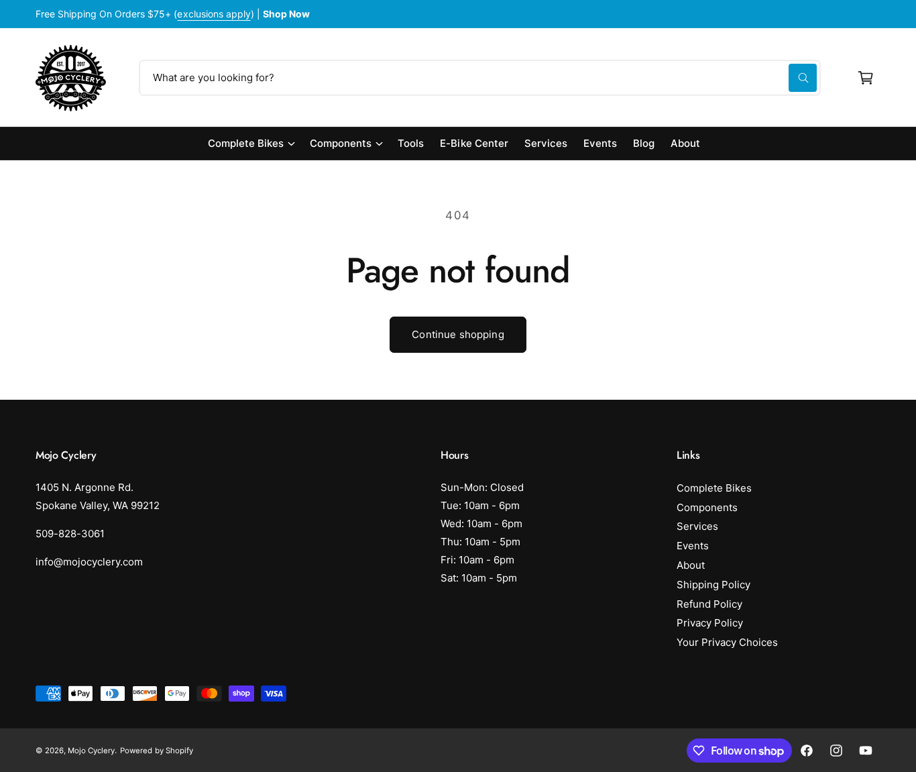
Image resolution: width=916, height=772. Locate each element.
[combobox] (480, 77)
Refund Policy (709, 604)
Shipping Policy (713, 584)
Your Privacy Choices (727, 642)
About (691, 565)
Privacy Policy (710, 622)
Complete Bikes (246, 143)
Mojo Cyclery (91, 750)
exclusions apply (213, 13)
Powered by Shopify (156, 750)
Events (693, 545)
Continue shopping (458, 334)
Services (697, 526)
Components (340, 143)
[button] (865, 77)
